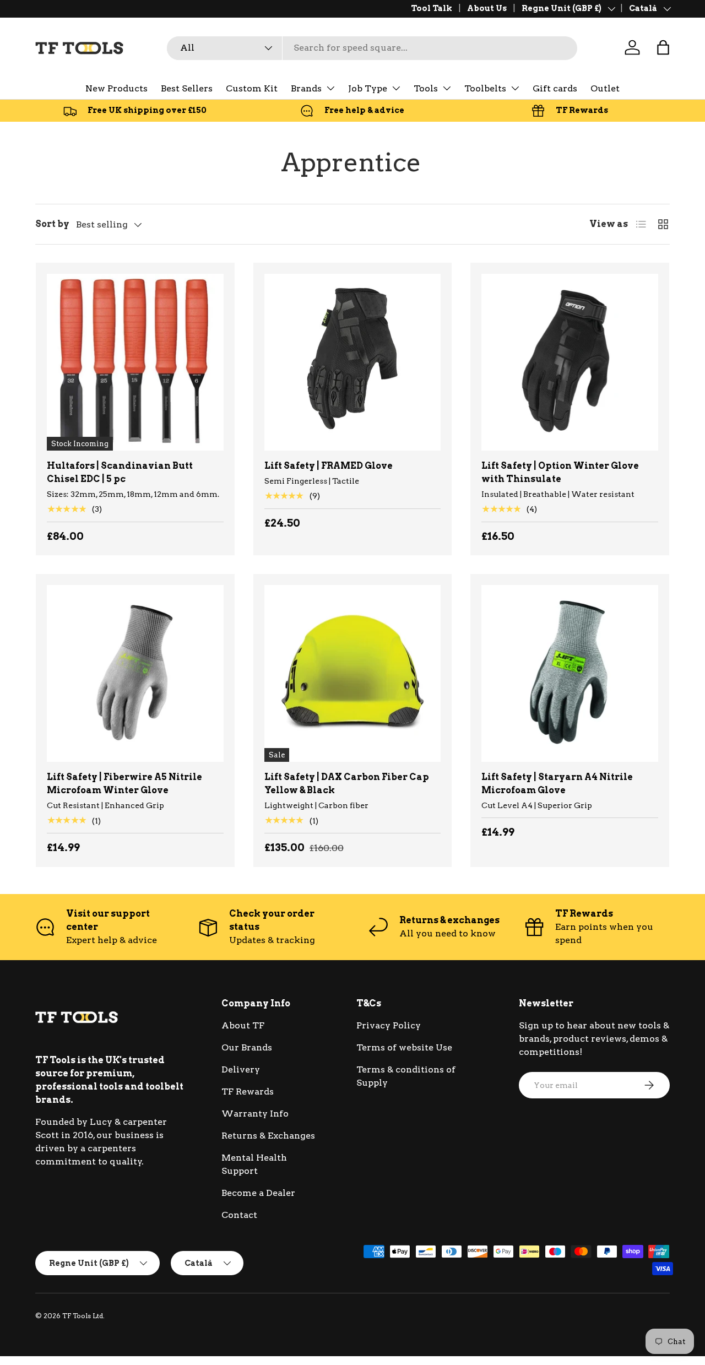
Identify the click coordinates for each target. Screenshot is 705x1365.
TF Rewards (247, 1091)
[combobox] (372, 47)
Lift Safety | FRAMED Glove (328, 466)
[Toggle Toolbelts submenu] (515, 88)
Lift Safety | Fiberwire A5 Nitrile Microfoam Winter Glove (124, 783)
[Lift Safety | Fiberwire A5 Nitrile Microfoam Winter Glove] (135, 673)
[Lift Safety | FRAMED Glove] (352, 362)
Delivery (240, 1069)
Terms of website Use (404, 1047)
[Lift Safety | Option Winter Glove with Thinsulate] (569, 362)
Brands (306, 88)
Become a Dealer (258, 1193)
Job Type (367, 88)
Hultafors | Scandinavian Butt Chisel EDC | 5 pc (120, 472)
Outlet (605, 88)
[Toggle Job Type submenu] (396, 88)
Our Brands (246, 1047)
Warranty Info (255, 1113)
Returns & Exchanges (268, 1135)
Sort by (52, 224)
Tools (426, 88)
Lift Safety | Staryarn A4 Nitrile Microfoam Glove (557, 783)
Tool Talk (431, 8)
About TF (242, 1025)
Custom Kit (252, 88)
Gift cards (555, 88)
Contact (239, 1215)
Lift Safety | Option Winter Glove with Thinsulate (560, 472)
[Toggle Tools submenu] (446, 88)
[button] (663, 47)
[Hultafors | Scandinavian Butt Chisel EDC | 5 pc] (135, 362)
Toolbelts (485, 88)
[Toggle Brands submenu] (330, 88)
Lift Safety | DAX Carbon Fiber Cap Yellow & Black (346, 783)
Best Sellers (187, 88)
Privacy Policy (388, 1025)
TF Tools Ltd (82, 1316)
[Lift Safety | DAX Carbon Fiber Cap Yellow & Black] (352, 673)
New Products (116, 88)
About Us (487, 8)
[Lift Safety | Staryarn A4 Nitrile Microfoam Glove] (569, 673)
